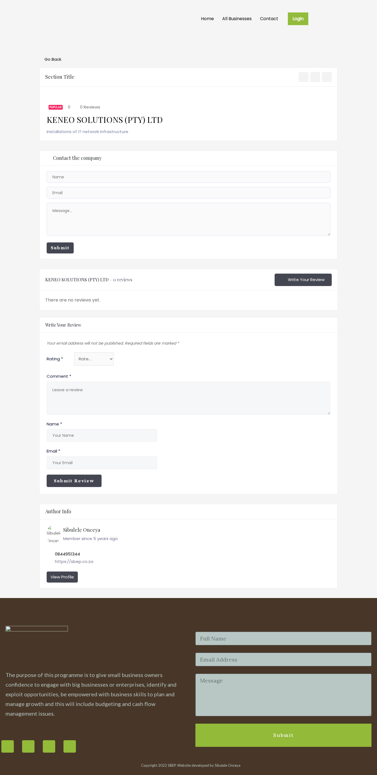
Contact (269, 18)
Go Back (52, 59)
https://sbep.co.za (74, 561)
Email (53, 451)
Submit (60, 247)
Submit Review (74, 480)
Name (54, 424)
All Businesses (237, 18)
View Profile (62, 577)
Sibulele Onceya (227, 765)
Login (298, 18)
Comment (59, 376)
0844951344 (67, 554)
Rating (55, 359)
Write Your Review (306, 279)
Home (207, 18)
